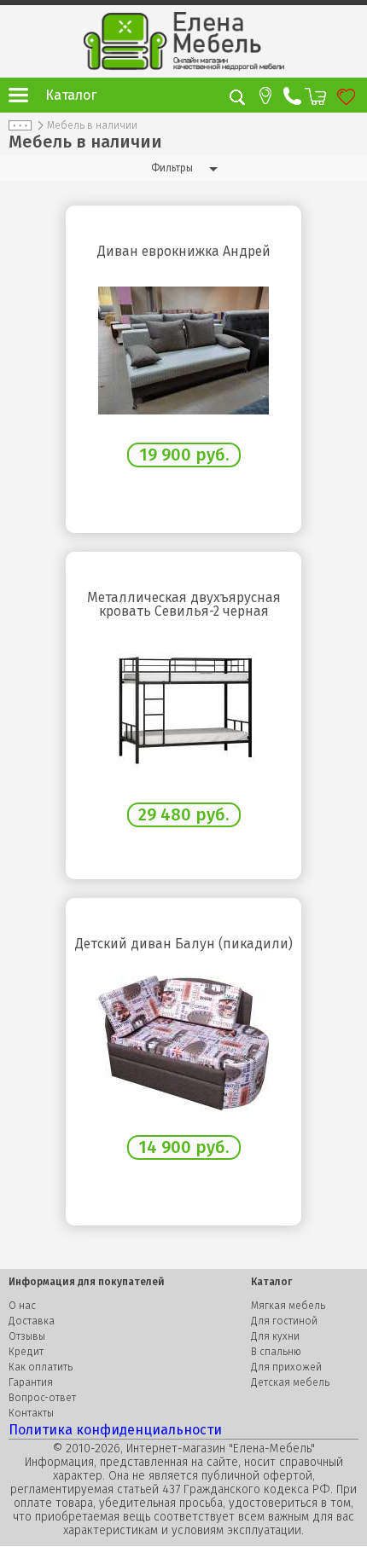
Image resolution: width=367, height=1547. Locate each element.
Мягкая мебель (288, 1306)
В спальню (276, 1352)
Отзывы (27, 1336)
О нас (22, 1306)
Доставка (32, 1321)
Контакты (31, 1413)
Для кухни (275, 1336)
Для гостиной (284, 1321)
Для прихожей (286, 1367)
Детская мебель (290, 1382)
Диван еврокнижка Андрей (184, 251)
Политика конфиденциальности (115, 1430)
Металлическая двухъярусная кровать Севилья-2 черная (184, 604)
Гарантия (31, 1382)
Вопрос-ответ (42, 1398)
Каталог (70, 95)
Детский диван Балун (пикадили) (184, 944)
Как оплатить (41, 1367)
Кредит (26, 1352)
